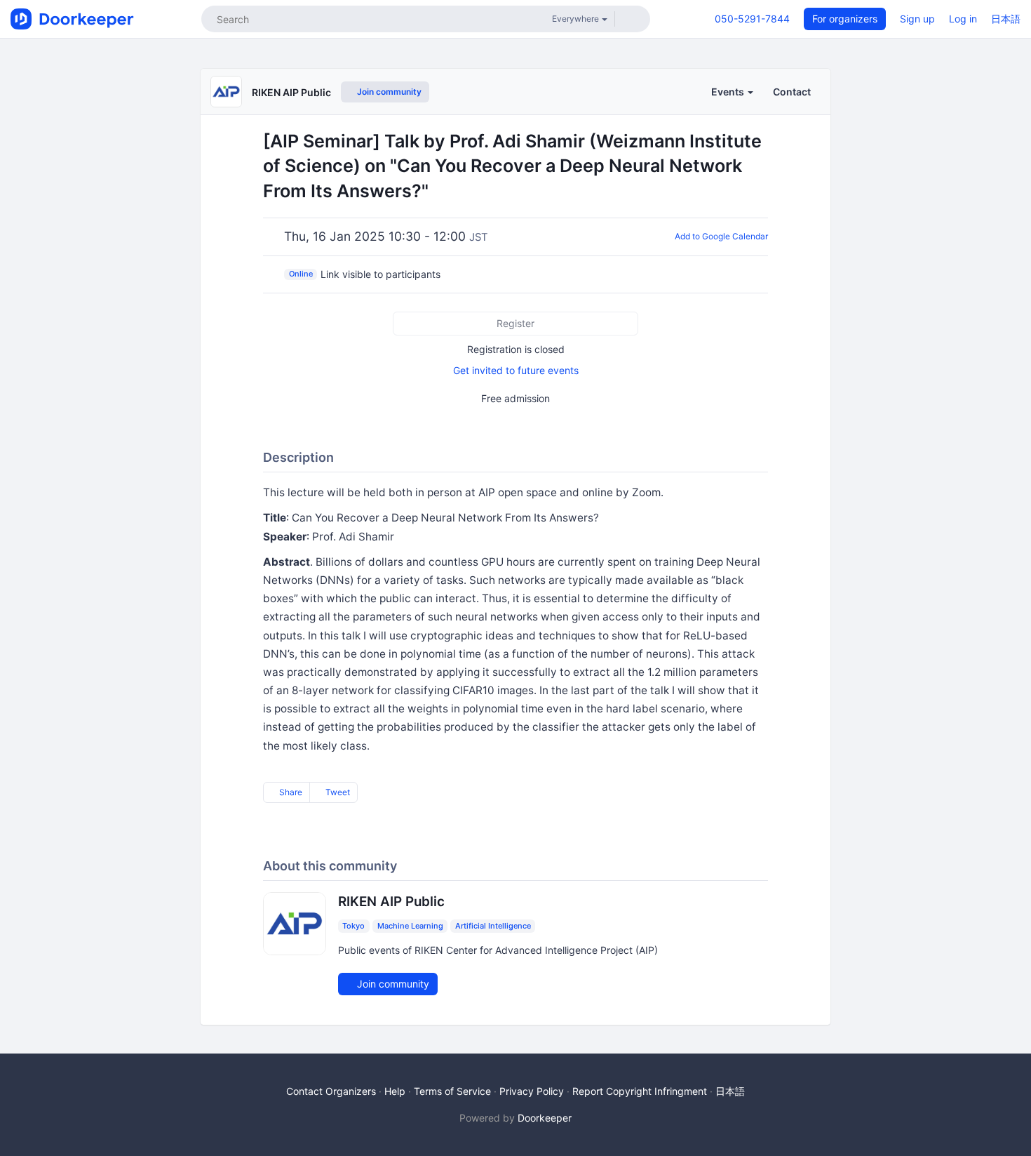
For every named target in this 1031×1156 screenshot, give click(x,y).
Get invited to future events (516, 370)
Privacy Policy (531, 1091)
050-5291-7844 (752, 19)
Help (394, 1091)
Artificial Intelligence (493, 926)
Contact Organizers (331, 1091)
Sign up (917, 19)
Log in (963, 19)
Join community (388, 91)
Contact (792, 92)
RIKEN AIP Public (291, 92)
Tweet (336, 792)
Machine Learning (410, 926)
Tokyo (353, 926)
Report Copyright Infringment (639, 1091)
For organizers (844, 19)
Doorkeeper (545, 1118)
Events (728, 92)
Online (301, 274)
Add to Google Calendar (721, 236)
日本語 (1005, 19)
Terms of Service (452, 1091)
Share (289, 792)
